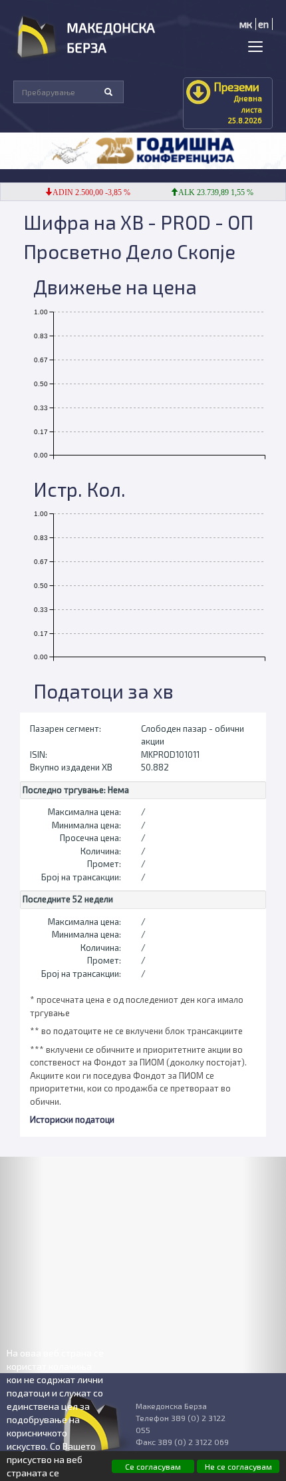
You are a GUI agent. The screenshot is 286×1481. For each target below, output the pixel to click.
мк (245, 24)
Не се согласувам (238, 1466)
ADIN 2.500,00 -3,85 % (85, 192)
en (263, 24)
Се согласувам (153, 1466)
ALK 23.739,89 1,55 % (209, 192)
